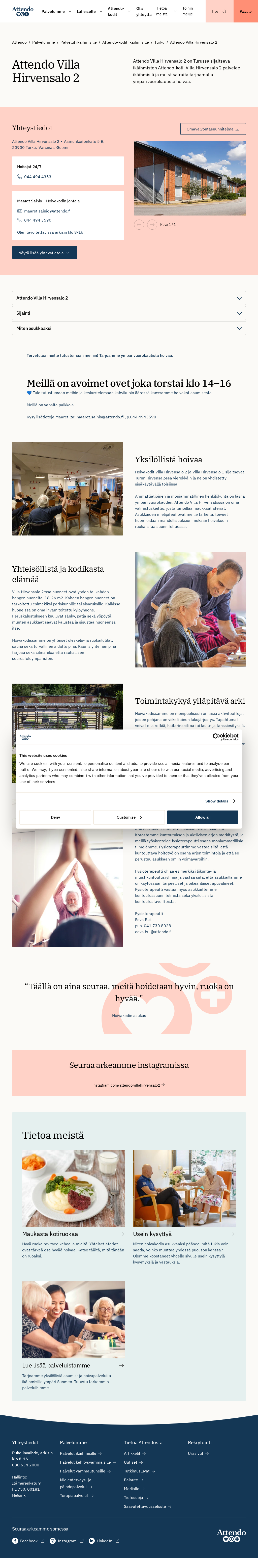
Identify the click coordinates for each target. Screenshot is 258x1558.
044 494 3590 (37, 220)
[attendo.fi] (231, 1535)
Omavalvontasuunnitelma (210, 128)
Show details (216, 801)
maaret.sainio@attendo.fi (47, 210)
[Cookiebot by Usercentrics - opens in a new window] (217, 737)
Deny (55, 817)
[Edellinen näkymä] (139, 225)
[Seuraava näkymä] (152, 225)
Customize (126, 817)
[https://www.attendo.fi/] (23, 11)
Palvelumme (43, 42)
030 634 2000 (25, 1464)
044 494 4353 (37, 176)
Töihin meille (187, 11)
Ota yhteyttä (144, 11)
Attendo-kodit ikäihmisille (125, 42)
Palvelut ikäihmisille (78, 42)
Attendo (19, 42)
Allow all (202, 817)
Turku (159, 42)
